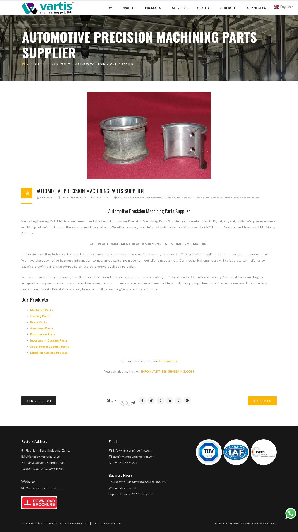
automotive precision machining (212, 197)
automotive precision (176, 197)
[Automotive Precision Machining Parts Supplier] (149, 135)
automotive (126, 197)
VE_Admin (45, 197)
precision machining (247, 197)
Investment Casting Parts (48, 340)
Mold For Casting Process (49, 352)
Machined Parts (41, 310)
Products (37, 64)
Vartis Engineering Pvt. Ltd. (44, 488)
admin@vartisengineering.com (133, 456)
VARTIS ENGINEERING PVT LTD (255, 523)
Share (112, 400)
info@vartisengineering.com (132, 450)
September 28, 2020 (73, 197)
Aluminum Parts (41, 328)
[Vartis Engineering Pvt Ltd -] (48, 7)
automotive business (147, 197)
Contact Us (168, 361)
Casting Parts (40, 316)
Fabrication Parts (43, 334)
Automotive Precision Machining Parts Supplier (90, 191)
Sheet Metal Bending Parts (49, 346)
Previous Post (40, 401)
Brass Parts (38, 322)
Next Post (261, 401)
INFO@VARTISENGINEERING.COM (167, 371)
